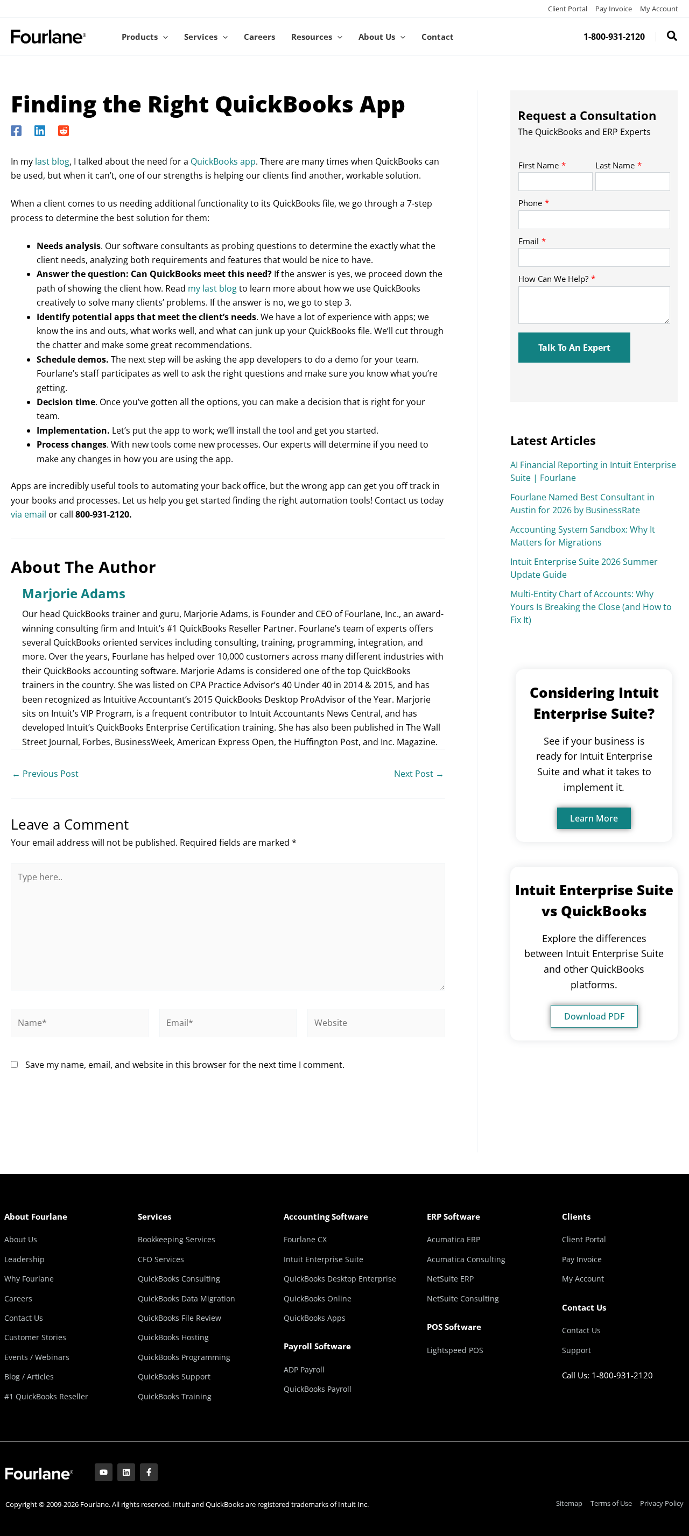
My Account (659, 8)
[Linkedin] (39, 130)
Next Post (419, 773)
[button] (163, 36)
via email (28, 514)
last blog (52, 161)
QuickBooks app (223, 161)
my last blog (212, 288)
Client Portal (567, 8)
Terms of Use (611, 1503)
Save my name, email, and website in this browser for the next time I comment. (184, 1065)
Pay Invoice (613, 8)
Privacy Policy (662, 1503)
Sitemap (569, 1503)
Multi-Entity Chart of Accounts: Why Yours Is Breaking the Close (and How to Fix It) (591, 607)
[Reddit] (63, 130)
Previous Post (45, 773)
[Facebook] (16, 130)
